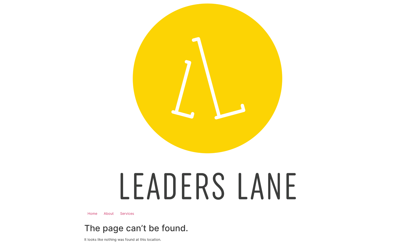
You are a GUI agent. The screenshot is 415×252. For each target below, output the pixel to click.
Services (127, 213)
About (109, 213)
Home (92, 213)
